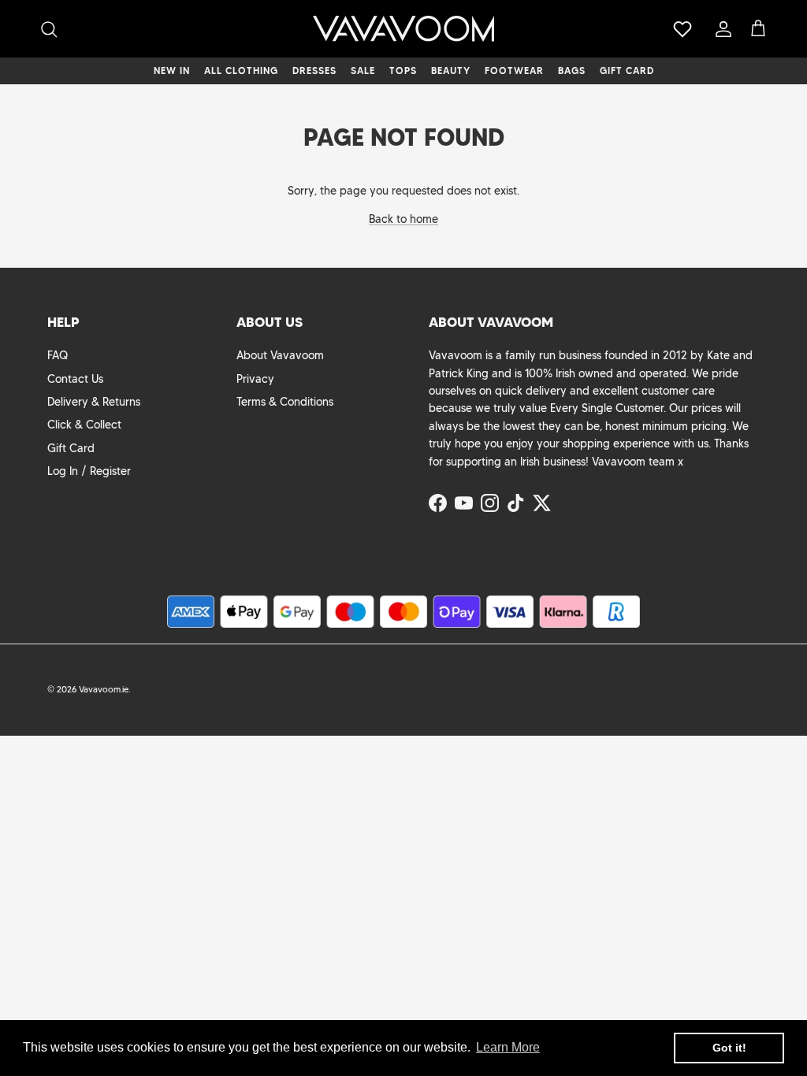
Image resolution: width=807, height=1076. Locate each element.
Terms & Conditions (284, 402)
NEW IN (172, 70)
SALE (363, 70)
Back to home (403, 219)
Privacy (255, 379)
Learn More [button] (508, 1047)
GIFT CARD (627, 70)
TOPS (403, 70)
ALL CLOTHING (241, 70)
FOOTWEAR (514, 70)
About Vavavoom (280, 355)
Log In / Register (89, 471)
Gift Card (71, 448)
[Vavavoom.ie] (403, 29)
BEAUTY (450, 70)
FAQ (57, 355)
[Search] (48, 29)
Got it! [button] (729, 1047)
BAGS (572, 70)
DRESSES (314, 70)
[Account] (720, 29)
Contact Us (75, 379)
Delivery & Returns (93, 402)
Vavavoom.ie (103, 689)
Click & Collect (84, 424)
